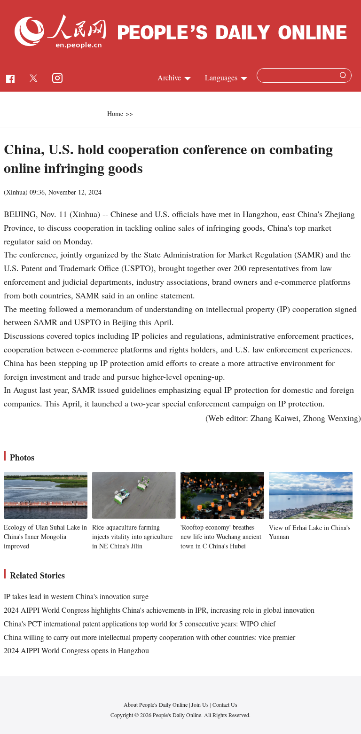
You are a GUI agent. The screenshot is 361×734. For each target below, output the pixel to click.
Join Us (200, 704)
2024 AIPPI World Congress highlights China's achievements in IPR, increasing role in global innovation (159, 610)
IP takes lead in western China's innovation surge (76, 596)
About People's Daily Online (156, 704)
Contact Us (224, 704)
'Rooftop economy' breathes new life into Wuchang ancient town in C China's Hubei (220, 536)
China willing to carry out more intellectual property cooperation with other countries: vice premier (149, 637)
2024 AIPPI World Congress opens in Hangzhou (76, 650)
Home (115, 113)
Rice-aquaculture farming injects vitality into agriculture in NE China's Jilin (132, 536)
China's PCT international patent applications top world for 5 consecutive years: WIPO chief (139, 623)
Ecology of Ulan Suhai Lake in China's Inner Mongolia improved (45, 536)
